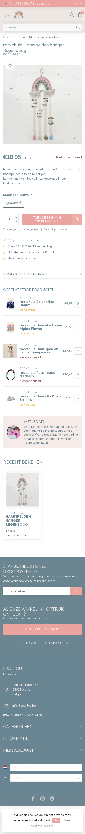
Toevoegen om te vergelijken (21, 229)
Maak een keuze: (17, 195)
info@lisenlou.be (24, 706)
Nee (67, 820)
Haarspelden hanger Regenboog (39, 37)
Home (7, 37)
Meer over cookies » (43, 826)
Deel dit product (54, 229)
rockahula (12, 54)
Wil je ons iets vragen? (42, 629)
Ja (56, 820)
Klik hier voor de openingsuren (42, 643)
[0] (80, 14)
